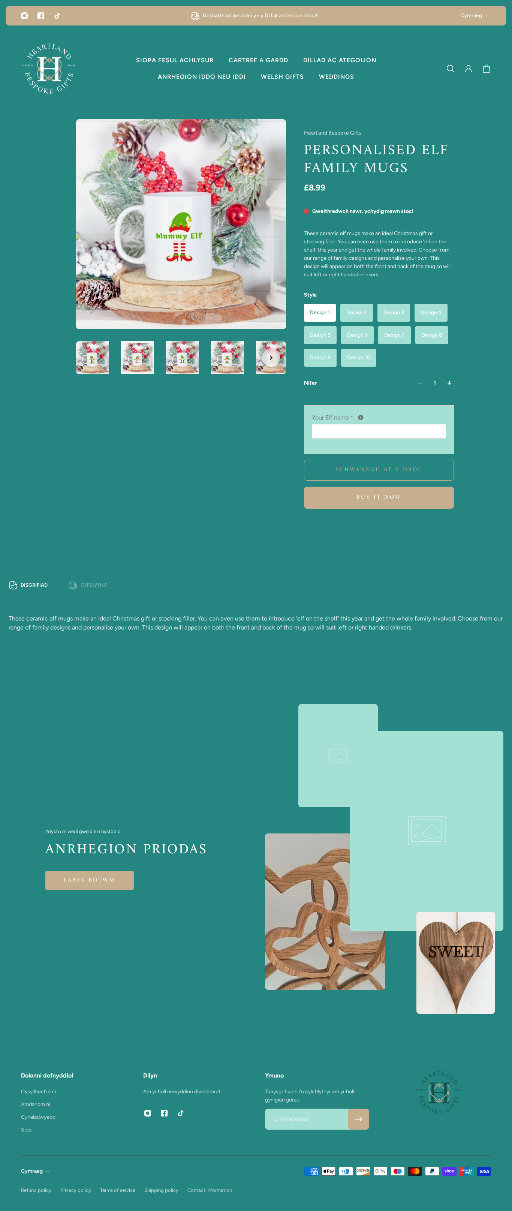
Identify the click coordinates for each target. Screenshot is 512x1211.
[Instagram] (24, 15)
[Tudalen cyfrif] (469, 68)
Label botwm (89, 880)
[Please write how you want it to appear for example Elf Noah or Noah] (361, 417)
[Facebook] (41, 15)
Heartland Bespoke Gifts (333, 133)
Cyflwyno (94, 585)
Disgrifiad (34, 585)
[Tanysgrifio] (358, 1119)
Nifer (310, 383)
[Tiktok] (57, 15)
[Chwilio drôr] (451, 68)
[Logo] (49, 68)
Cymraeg (471, 15)
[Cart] (487, 68)
